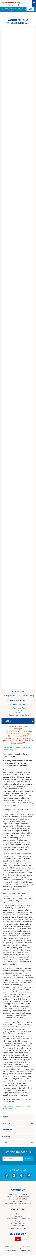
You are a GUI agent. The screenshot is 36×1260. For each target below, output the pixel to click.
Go (18, 1239)
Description (7, 721)
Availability (7, 1130)
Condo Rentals (18, 1226)
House (19, 713)
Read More (30, 9)
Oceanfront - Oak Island (19, 715)
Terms (17, 1221)
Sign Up (28, 1159)
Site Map (18, 1216)
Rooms (5, 1117)
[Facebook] (7, 1175)
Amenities (6, 1123)
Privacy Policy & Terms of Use (18, 1219)
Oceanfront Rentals (18, 1228)
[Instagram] (14, 1175)
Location (6, 1136)
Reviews (5, 1142)
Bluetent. (27, 1250)
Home (18, 1214)
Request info (10, 696)
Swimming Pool (19, 708)
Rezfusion (16, 1250)
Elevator (19, 710)
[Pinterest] (29, 1175)
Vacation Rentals (18, 1223)
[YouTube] (21, 1175)
